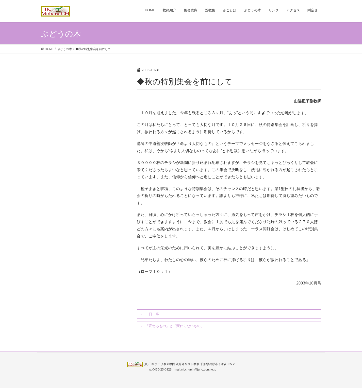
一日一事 (152, 314)
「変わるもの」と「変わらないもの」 (174, 326)
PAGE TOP (349, 372)
